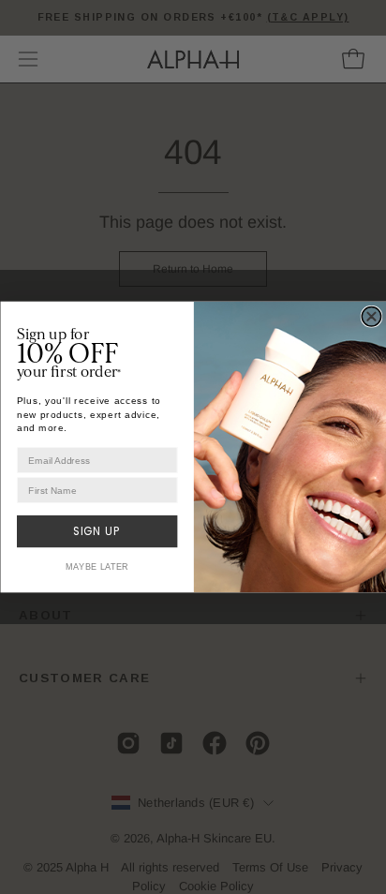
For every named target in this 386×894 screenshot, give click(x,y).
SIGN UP (96, 532)
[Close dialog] (371, 316)
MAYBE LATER (96, 566)
